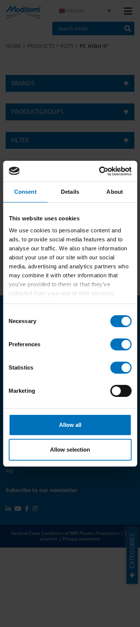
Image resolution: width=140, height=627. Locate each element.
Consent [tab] (25, 192)
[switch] (120, 344)
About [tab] (114, 192)
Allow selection (70, 449)
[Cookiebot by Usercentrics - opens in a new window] (99, 171)
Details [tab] (70, 192)
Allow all (70, 425)
